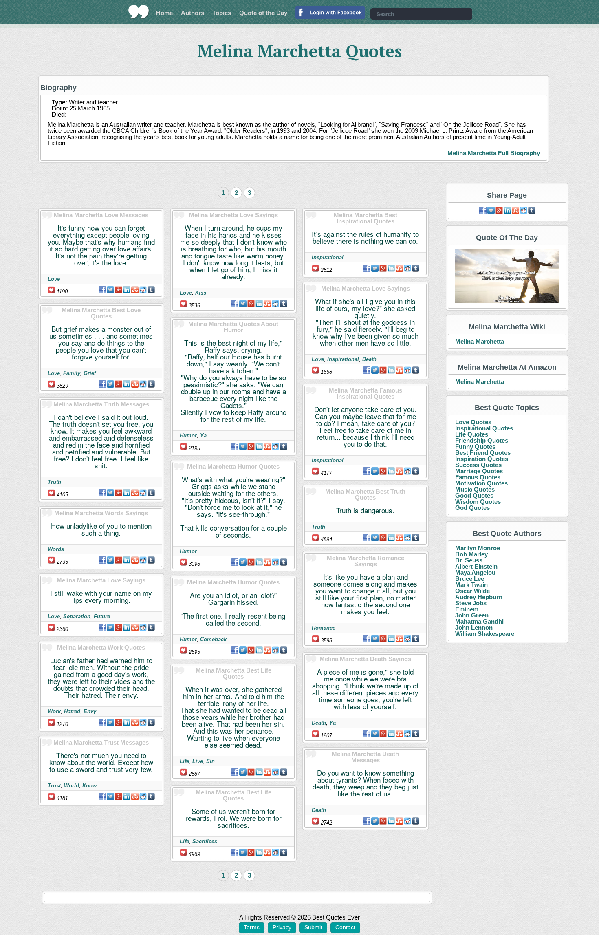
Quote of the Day (263, 12)
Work (54, 711)
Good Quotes (474, 495)
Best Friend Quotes (483, 452)
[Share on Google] (118, 289)
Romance (323, 628)
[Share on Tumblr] (151, 289)
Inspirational (328, 257)
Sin (210, 761)
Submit (313, 927)
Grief (90, 373)
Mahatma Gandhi (479, 621)
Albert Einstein (476, 566)
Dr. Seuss (468, 560)
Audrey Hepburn (478, 596)
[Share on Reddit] (143, 289)
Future (102, 616)
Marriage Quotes (479, 471)
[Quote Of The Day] (507, 277)
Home (164, 12)
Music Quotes (475, 489)
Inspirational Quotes (484, 428)
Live (197, 761)
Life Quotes (471, 434)
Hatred (72, 711)
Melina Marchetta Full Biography (493, 153)
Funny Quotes (475, 446)
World (71, 786)
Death (369, 359)
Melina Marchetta (479, 341)
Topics (221, 12)
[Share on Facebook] (102, 289)
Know (89, 786)
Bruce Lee (469, 578)
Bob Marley (471, 554)
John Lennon (474, 627)
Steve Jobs (471, 603)
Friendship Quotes (481, 440)
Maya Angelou (475, 572)
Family (71, 373)
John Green (472, 615)
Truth (54, 482)
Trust (54, 786)
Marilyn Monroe (477, 548)
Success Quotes (478, 464)
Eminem (466, 609)
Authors (192, 12)
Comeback (213, 639)
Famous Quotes (477, 477)
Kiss (200, 293)
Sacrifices (204, 841)
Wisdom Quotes (478, 501)
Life (184, 761)
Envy (90, 711)
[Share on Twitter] (110, 289)
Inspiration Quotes (481, 458)
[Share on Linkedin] (126, 289)
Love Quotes (473, 422)
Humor (188, 435)
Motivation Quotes (481, 483)
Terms (252, 927)
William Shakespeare (484, 633)
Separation (76, 616)
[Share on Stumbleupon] (135, 289)
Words (56, 549)
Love (54, 279)
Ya (203, 435)
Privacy (282, 927)
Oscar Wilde (472, 590)
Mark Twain (471, 584)
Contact (345, 927)
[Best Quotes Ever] (138, 12)
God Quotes (472, 507)
